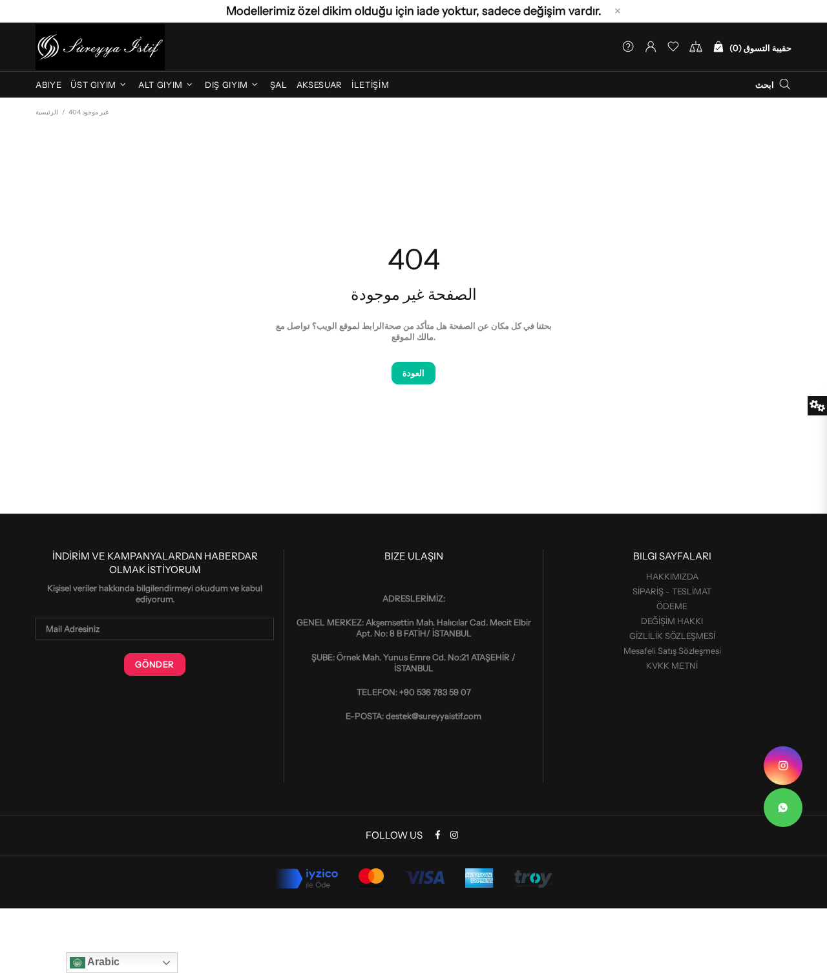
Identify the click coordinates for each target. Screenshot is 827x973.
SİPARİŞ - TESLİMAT (672, 591)
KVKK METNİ (672, 665)
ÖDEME (671, 606)
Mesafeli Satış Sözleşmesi (672, 650)
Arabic (102, 961)
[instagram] (783, 765)
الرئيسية (47, 112)
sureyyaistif (100, 47)
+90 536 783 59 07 (435, 692)
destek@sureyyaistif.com (433, 716)
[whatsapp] (783, 807)
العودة (413, 373)
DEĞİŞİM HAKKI (672, 621)
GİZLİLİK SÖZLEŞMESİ (672, 636)
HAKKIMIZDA (672, 576)
